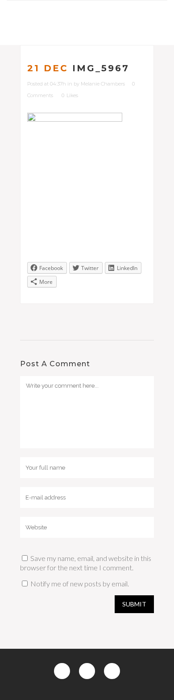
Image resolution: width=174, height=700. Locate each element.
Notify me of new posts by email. (79, 583)
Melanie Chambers (103, 84)
